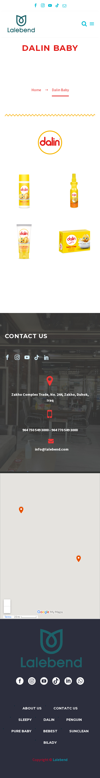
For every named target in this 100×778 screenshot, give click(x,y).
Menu (92, 23)
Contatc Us (65, 708)
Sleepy (25, 720)
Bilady (50, 742)
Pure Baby (21, 731)
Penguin (74, 720)
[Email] (64, 5)
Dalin (48, 720)
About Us (32, 708)
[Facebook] (35, 5)
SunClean (79, 731)
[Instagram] (43, 5)
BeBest (50, 731)
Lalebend (60, 759)
